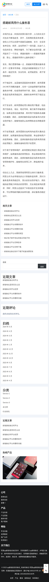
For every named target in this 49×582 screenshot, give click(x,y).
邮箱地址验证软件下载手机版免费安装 (18, 251)
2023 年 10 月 (8, 358)
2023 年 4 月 (7, 381)
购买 (28, 4)
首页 (4, 15)
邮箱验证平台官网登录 (12, 242)
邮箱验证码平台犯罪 (12, 220)
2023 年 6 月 (7, 372)
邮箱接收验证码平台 (12, 211)
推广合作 (4, 537)
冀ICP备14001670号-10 (32, 571)
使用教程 (4, 534)
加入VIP (37, 4)
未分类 (10, 15)
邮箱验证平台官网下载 (12, 247)
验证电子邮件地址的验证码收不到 (17, 238)
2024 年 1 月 (7, 345)
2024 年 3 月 (7, 336)
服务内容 (4, 518)
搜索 (4, 262)
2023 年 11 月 (8, 354)
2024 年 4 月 (7, 331)
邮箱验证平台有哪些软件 (13, 224)
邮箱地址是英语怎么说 (12, 215)
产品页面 (4, 515)
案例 (21, 578)
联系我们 (4, 540)
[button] (44, 5)
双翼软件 (19, 571)
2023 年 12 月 (8, 349)
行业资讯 (6, 411)
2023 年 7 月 (7, 367)
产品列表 (4, 512)
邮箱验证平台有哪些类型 (13, 233)
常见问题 (4, 531)
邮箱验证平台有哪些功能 (13, 229)
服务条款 (4, 500)
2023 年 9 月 (7, 363)
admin (5, 28)
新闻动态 (4, 497)
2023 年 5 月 (7, 376)
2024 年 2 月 (7, 340)
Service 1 (6, 394)
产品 (16, 578)
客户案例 (4, 521)
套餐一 (3, 503)
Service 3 (6, 402)
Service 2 (6, 398)
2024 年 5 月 (7, 327)
